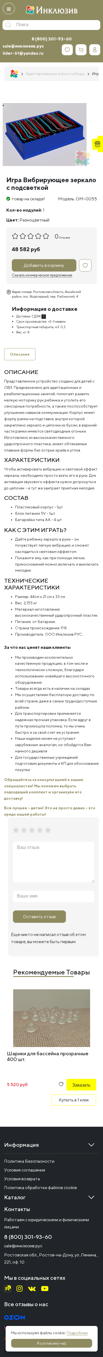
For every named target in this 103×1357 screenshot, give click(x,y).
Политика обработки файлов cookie (40, 1187)
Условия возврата (22, 1178)
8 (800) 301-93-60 (52, 38)
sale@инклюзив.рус (23, 46)
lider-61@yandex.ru (23, 53)
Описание (20, 354)
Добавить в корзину (44, 265)
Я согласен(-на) (51, 1343)
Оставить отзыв (39, 916)
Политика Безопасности (29, 1161)
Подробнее (77, 1333)
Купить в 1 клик (74, 1100)
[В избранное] (85, 265)
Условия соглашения (24, 1170)
